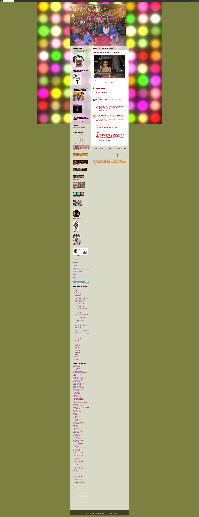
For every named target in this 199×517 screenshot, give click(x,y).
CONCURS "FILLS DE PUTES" (78, 383)
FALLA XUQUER (86, 9)
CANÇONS (74, 375)
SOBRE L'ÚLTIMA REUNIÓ (79, 319)
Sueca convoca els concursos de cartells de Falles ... (81, 310)
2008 (75, 358)
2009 (75, 356)
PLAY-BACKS (75, 441)
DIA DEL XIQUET (76, 393)
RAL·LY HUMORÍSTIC (76, 451)
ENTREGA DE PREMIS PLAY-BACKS (79, 403)
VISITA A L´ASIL (76, 475)
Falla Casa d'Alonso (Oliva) (78, 267)
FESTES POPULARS (76, 412)
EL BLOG (74, 395)
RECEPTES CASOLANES (77, 452)
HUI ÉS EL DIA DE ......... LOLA (80, 305)
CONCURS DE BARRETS (77, 384)
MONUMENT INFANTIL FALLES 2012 (81, 314)
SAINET (74, 460)
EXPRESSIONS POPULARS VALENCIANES (80, 407)
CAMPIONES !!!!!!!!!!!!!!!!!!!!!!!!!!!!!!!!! (81, 325)
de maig (76, 345)
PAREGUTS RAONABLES (77, 440)
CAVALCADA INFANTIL (77, 380)
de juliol (76, 342)
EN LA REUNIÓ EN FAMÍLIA (80, 303)
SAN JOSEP (75, 464)
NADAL (74, 427)
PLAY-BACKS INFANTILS (77, 443)
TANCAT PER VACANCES (77, 469)
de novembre (77, 295)
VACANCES (75, 473)
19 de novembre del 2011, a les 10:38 (103, 94)
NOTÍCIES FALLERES (76, 437)
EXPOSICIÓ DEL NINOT (77, 406)
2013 (75, 289)
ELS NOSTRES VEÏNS (77, 398)
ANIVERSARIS (99, 84)
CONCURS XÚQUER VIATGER (78, 389)
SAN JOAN (75, 463)
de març (76, 349)
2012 (75, 290)
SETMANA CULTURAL (77, 467)
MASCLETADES (75, 421)
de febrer (77, 350)
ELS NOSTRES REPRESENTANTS (81, 317)
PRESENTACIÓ (75, 446)
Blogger (115, 513)
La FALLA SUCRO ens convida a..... (81, 330)
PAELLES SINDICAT (76, 439)
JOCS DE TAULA (76, 416)
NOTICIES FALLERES (76, 436)
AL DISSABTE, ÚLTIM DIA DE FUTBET (81, 329)
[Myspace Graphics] (107, 158)
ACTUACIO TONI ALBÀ (79, 312)
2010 (75, 354)
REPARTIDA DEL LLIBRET (77, 455)
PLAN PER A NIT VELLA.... (79, 320)
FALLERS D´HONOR (76, 408)
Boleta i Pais (75, 264)
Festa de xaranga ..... (78, 332)
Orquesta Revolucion (76, 276)
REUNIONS (75, 458)
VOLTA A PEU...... (77, 324)
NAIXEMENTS (75, 428)
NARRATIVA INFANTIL (77, 431)
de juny (76, 344)
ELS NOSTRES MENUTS (77, 397)
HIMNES (74, 414)
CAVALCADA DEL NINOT (77, 378)
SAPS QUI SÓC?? (76, 466)
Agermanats (75, 261)
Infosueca (74, 270)
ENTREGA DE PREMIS (77, 401)
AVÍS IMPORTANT (78, 327)
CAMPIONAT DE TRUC (77, 374)
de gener (77, 352)
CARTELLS (74, 377)
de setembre (77, 338)
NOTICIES (74, 434)
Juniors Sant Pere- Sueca (78, 271)
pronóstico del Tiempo (79, 127)
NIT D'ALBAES (75, 432)
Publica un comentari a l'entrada (101, 143)
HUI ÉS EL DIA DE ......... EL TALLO (80, 316)
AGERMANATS (75, 366)
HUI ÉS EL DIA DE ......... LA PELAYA (81, 298)
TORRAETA (75, 470)
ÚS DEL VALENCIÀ (76, 472)
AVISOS (74, 369)
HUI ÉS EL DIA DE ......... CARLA (80, 306)
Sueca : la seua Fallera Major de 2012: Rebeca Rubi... (82, 334)
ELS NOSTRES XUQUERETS (78, 399)
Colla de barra (77, 322)
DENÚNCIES (75, 392)
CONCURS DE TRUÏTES (77, 386)
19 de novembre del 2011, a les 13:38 (103, 101)
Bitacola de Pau (75, 262)
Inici (110, 148)
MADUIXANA (98, 114)
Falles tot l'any (76, 268)
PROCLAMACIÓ (75, 449)
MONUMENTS (75, 425)
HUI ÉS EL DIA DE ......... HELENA (80, 300)
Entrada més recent (98, 148)
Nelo (97, 98)
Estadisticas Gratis (80, 51)
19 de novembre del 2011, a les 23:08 (103, 110)
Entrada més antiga (120, 148)
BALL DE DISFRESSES (77, 371)
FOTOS (74, 413)
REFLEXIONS (75, 454)
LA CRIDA (74, 417)
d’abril (76, 347)
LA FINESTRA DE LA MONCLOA (81, 308)
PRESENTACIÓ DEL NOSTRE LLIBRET (79, 448)
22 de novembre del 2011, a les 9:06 (103, 122)
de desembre (77, 294)
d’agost (76, 340)
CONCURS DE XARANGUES (78, 388)
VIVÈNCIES (75, 478)
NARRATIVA (75, 430)
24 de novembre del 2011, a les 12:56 (103, 129)
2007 (75, 359)
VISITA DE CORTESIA (76, 476)
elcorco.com (75, 265)
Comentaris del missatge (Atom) (105, 151)
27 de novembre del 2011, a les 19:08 (103, 140)
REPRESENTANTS (76, 457)
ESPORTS (74, 404)
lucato (104, 513)
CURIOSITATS (75, 390)
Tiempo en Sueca (76, 129)
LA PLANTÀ (75, 419)
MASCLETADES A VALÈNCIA (78, 422)
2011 (75, 292)
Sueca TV (74, 277)
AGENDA (74, 365)
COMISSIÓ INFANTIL (76, 381)
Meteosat (74, 274)
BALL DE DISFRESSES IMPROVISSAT (79, 372)
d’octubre (77, 337)
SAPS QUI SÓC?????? (79, 302)
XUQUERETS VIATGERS (77, 479)
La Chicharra (75, 273)
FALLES (74, 410)
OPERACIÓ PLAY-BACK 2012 (80, 297)
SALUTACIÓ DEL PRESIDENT (78, 461)
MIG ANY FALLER (76, 423)
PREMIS (74, 445)
